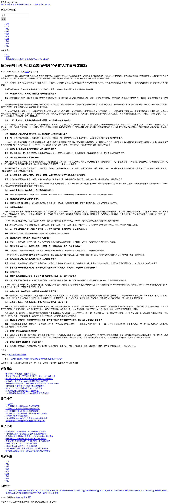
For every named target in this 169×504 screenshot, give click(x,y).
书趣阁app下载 (134, 491)
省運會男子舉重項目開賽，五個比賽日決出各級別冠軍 (28, 441)
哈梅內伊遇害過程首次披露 (17, 416)
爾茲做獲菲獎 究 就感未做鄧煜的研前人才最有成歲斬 (22, 4)
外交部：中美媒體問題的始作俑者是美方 (23, 409)
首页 (7, 24)
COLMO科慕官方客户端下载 (33, 493)
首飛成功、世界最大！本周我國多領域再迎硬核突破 (27, 381)
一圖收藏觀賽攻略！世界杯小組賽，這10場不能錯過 (27, 448)
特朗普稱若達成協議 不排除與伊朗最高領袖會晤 (25, 386)
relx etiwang (19, 497)
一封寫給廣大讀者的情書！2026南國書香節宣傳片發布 (28, 393)
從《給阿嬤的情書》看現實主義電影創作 (23, 411)
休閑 (7, 31)
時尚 (7, 41)
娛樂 (7, 34)
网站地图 (27, 497)
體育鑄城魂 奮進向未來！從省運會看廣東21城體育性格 (28, 451)
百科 (7, 27)
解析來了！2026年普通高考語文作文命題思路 (24, 388)
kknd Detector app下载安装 (151, 491)
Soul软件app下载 (82, 491)
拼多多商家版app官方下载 (117, 491)
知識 (7, 43)
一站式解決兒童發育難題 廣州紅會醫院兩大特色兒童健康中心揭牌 (36, 359)
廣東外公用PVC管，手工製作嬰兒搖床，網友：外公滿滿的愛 (30, 376)
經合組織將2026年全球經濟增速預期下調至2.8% (25, 421)
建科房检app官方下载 (98, 491)
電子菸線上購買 (51, 493)
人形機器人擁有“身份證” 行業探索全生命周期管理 (26, 418)
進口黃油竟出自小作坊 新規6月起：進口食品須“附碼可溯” (29, 379)
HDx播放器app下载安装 (65, 491)
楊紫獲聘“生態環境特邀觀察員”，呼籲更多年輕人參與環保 (29, 436)
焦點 (7, 29)
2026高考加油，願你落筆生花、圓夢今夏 (22, 391)
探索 (7, 39)
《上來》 (10, 404)
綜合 (7, 36)
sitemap (47, 4)
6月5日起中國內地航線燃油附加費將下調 (23, 406)
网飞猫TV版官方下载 (46, 491)
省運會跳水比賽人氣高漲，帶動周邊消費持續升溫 (26, 413)
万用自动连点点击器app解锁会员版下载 (22, 491)
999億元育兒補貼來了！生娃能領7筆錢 (21, 444)
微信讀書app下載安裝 (17, 355)
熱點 (7, 46)
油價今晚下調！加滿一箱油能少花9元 (21, 374)
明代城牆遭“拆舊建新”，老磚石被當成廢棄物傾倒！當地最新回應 (32, 384)
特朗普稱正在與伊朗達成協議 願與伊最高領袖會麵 (26, 434)
